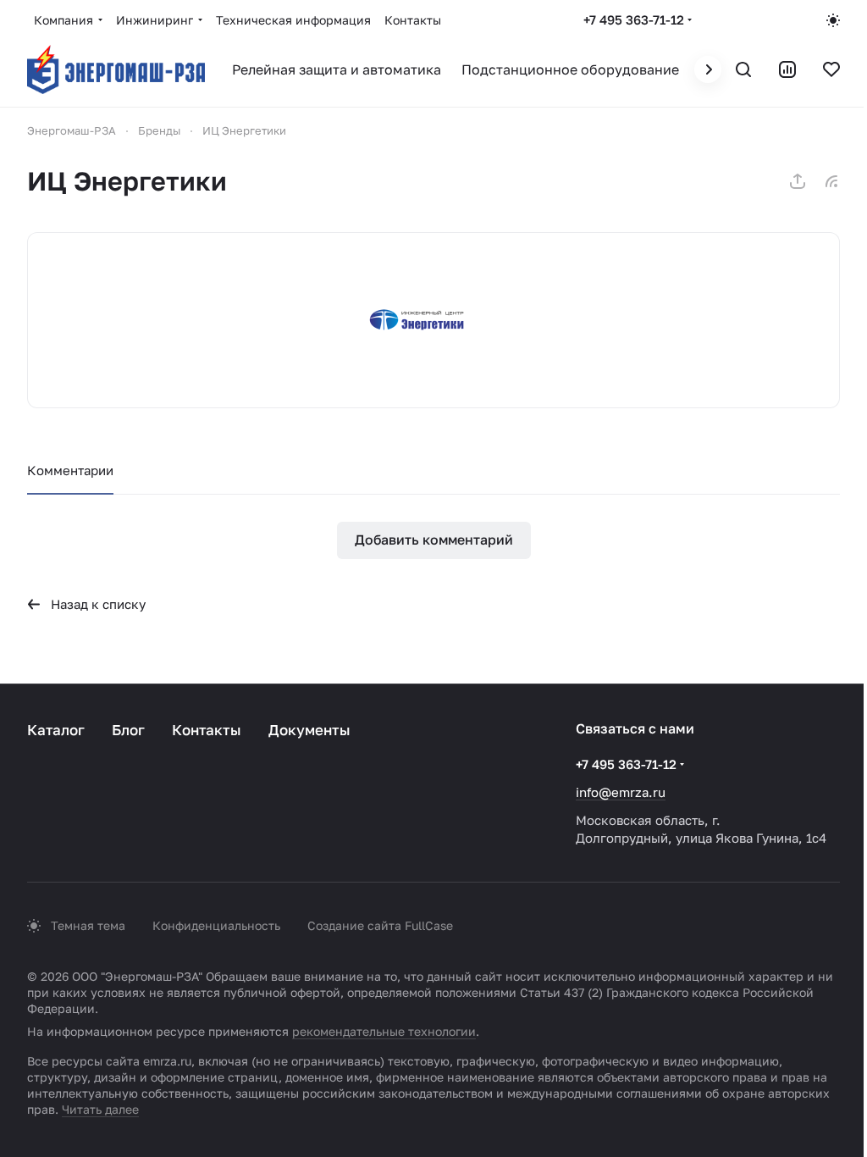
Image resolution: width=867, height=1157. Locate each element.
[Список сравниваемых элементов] (787, 69)
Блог (128, 730)
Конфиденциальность (216, 925)
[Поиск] (743, 69)
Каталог (56, 730)
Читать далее (100, 1109)
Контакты (206, 730)
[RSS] (831, 181)
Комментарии (70, 470)
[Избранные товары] (831, 69)
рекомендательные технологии (384, 1031)
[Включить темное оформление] (833, 20)
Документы (309, 730)
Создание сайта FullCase (380, 925)
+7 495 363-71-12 (633, 19)
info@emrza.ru (620, 792)
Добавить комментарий (434, 539)
